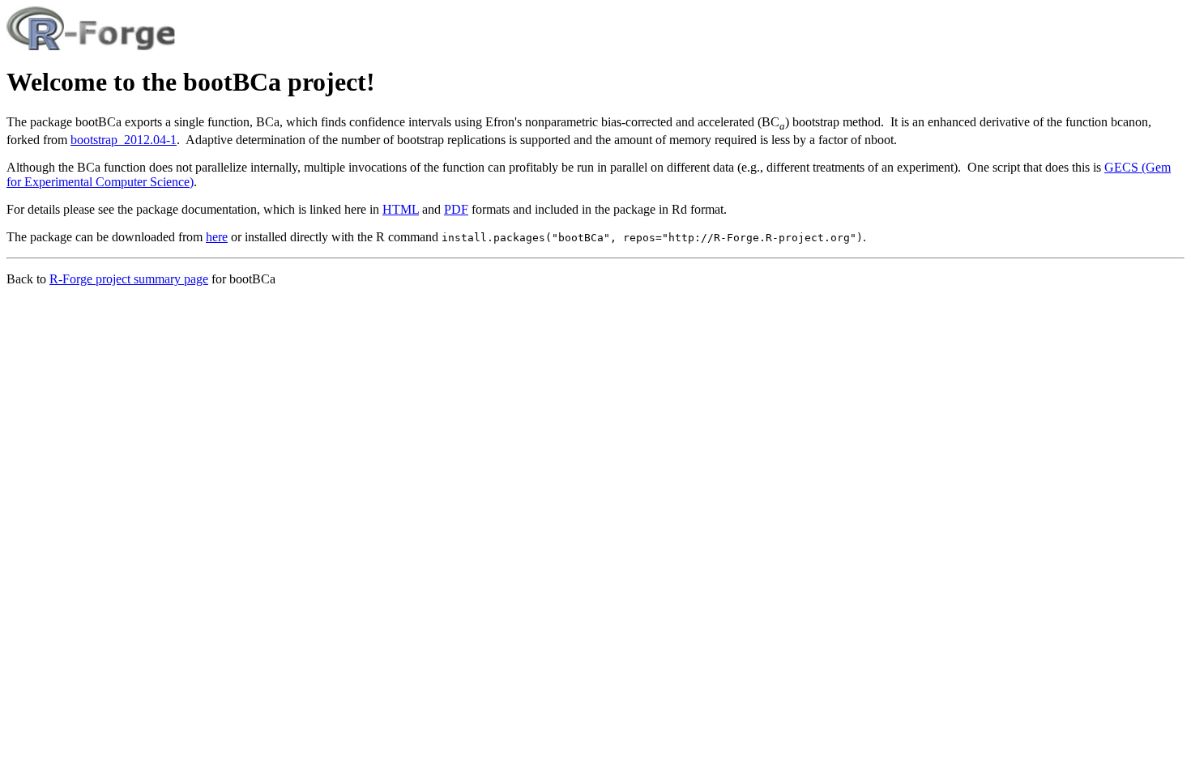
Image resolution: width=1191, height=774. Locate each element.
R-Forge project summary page (128, 279)
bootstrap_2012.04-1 (123, 140)
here (217, 237)
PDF (456, 209)
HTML (400, 209)
